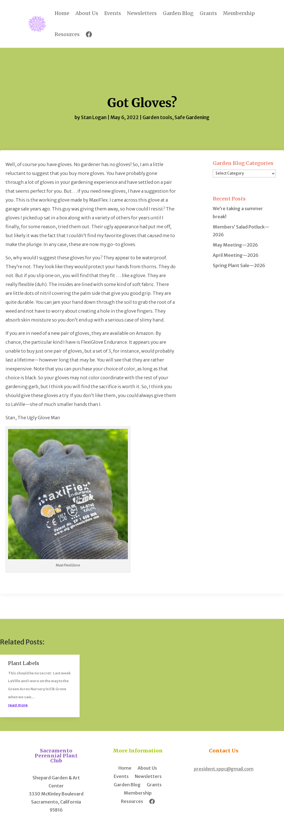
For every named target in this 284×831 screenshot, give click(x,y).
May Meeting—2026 (235, 245)
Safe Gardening (191, 117)
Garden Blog (178, 13)
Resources (67, 34)
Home (62, 13)
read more (18, 705)
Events (112, 13)
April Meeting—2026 (235, 255)
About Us (86, 13)
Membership (239, 13)
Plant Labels (23, 663)
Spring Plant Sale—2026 (239, 265)
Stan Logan (93, 117)
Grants (208, 13)
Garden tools (157, 117)
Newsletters (142, 13)
